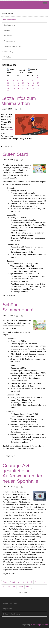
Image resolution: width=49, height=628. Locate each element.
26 (18, 88)
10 (8, 83)
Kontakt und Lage (10, 603)
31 (8, 91)
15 (33, 83)
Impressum (7, 609)
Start (5, 582)
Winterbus (7, 57)
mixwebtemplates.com (39, 625)
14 (28, 83)
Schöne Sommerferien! (18, 307)
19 (18, 86)
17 (8, 86)
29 (33, 88)
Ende (28, 587)
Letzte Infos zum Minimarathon (18, 101)
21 (28, 86)
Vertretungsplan (9, 41)
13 (23, 83)
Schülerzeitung (9, 25)
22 (33, 86)
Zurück (12, 582)
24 (8, 88)
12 (18, 83)
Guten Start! (15, 154)
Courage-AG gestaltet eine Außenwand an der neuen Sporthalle (22, 473)
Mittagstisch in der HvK (12, 46)
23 (38, 86)
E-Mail (21, 109)
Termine (7, 30)
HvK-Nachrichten (9, 20)
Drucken (16, 109)
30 (38, 88)
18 (14, 86)
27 (23, 88)
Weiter (20, 587)
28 (28, 88)
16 (38, 83)
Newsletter (7, 36)
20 (23, 86)
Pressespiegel (9, 52)
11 (14, 83)
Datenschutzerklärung (11, 614)
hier (11, 130)
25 (14, 88)
